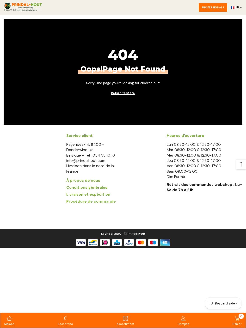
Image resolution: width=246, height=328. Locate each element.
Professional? (213, 7)
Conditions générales (86, 187)
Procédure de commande (91, 201)
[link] (65, 320)
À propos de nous (83, 180)
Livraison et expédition (88, 194)
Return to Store (123, 93)
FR (235, 7)
